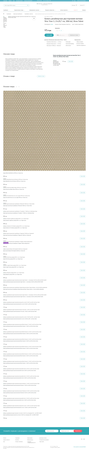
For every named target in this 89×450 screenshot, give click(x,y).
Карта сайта (42, 441)
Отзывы (4, 178)
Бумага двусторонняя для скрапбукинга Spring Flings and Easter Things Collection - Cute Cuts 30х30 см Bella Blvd (23, 289)
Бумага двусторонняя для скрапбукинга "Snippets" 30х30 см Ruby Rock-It (16, 243)
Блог (14, 0)
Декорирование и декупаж (34, 10)
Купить (48, 35)
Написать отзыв (41, 76)
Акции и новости (6, 439)
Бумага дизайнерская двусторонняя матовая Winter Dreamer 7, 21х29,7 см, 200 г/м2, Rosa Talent (20, 326)
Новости (10, 0)
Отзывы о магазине (28, 0)
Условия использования (44, 439)
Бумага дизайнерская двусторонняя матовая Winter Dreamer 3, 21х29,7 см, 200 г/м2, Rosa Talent (20, 348)
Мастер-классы (30, 439)
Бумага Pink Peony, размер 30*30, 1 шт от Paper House (13, 258)
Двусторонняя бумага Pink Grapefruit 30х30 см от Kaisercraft (14, 250)
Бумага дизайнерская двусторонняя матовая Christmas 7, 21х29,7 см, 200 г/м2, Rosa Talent (19, 385)
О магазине (5, 0)
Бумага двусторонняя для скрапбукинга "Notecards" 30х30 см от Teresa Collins (17, 205)
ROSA (52, 24)
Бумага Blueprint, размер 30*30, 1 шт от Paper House (12, 274)
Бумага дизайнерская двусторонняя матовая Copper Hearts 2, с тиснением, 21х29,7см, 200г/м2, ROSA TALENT (23, 296)
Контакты (17, 439)
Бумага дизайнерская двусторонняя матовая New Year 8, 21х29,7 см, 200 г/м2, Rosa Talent (19, 370)
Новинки (84, 10)
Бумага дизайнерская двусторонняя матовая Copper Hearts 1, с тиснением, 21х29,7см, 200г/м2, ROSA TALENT (23, 281)
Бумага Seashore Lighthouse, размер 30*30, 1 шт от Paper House (14, 220)
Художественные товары (18, 10)
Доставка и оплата (19, 0)
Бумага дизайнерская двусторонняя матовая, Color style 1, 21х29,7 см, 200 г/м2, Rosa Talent (20, 311)
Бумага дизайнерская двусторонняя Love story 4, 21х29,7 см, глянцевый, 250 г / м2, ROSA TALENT (21, 414)
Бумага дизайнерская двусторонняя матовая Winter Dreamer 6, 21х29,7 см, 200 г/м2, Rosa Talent (20, 333)
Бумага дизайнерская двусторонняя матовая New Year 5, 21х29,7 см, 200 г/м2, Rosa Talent (19, 377)
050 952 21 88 (39, 0)
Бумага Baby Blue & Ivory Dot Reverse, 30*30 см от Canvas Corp (14, 181)
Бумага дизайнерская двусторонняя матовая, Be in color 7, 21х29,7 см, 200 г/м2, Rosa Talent (19, 407)
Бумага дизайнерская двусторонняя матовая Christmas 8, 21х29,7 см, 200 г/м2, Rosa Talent (19, 392)
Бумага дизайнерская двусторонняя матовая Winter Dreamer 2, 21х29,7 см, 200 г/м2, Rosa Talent (20, 355)
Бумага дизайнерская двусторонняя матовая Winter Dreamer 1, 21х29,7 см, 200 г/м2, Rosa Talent (20, 363)
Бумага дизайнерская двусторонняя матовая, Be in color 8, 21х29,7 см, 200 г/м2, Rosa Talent (19, 304)
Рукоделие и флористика (49, 10)
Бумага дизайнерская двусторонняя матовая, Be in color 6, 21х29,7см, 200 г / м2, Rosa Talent (20, 318)
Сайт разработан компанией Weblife (79, 446)
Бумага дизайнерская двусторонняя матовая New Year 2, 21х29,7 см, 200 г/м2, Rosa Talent (19, 400)
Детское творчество (64, 10)
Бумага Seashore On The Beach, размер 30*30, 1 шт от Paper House (15, 227)
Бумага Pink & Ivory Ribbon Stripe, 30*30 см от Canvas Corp (13, 189)
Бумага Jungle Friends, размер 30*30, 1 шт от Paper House (13, 267)
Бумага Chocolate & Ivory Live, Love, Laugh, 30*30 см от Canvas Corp (15, 197)
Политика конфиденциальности (31, 442)
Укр (74, 0)
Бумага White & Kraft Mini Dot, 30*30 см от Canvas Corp (13, 173)
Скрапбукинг (5, 10)
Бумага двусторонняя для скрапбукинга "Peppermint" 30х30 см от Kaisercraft (17, 235)
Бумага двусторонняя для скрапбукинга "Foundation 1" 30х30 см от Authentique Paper (18, 213)
